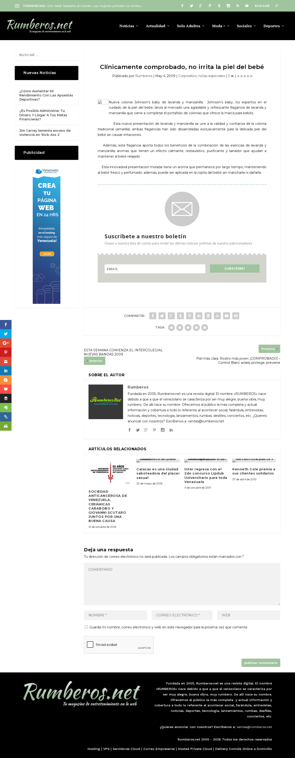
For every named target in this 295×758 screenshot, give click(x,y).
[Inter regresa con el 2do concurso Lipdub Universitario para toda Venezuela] (206, 461)
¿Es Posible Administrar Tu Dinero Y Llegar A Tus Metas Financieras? (43, 115)
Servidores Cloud (126, 749)
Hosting (94, 749)
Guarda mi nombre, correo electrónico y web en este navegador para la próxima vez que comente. (168, 627)
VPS (106, 749)
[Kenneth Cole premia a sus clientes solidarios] (254, 461)
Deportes (271, 26)
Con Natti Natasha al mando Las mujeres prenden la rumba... (95, 6)
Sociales (244, 26)
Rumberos (143, 76)
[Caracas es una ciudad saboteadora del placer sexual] (158, 461)
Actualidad (155, 26)
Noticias (126, 26)
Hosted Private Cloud (195, 749)
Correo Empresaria (158, 749)
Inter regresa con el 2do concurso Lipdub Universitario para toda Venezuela (205, 475)
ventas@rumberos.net (254, 727)
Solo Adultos (188, 26)
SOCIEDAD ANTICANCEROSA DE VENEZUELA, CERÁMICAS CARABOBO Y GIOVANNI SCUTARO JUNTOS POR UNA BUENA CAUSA (107, 506)
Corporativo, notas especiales (201, 76)
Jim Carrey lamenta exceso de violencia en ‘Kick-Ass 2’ (45, 132)
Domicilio (264, 749)
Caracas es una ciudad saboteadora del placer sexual (158, 473)
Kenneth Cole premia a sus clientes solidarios (253, 471)
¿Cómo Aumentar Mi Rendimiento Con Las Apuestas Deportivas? (46, 95)
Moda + (218, 26)
